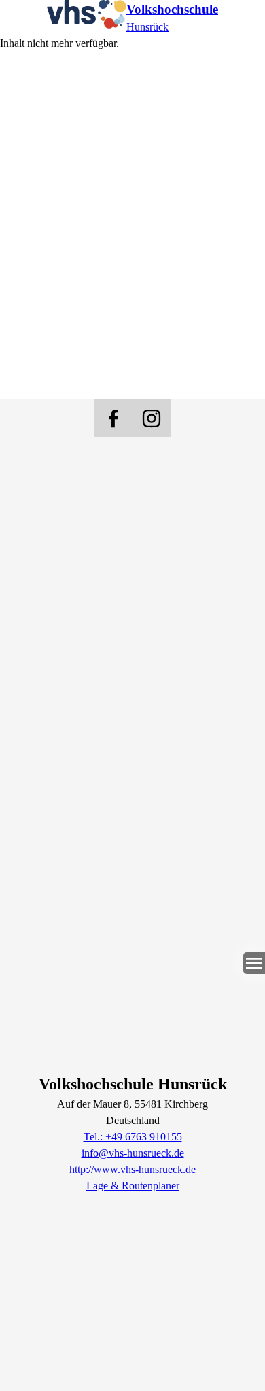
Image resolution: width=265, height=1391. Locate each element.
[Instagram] (151, 418)
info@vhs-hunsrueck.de (133, 1153)
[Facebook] (113, 418)
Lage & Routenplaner (132, 1185)
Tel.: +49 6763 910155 (133, 1136)
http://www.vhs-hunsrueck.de (132, 1169)
